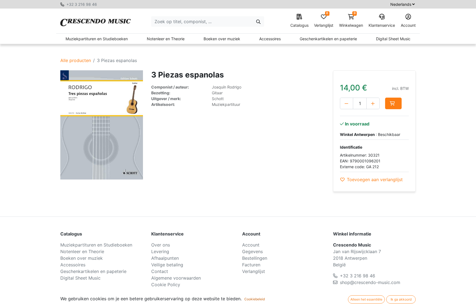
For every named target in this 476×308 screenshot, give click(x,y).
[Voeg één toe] (373, 103)
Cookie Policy (165, 284)
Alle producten (75, 60)
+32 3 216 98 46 (81, 4)
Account (408, 25)
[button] (393, 103)
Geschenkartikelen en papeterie (328, 38)
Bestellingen (254, 258)
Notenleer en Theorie (166, 38)
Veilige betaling (167, 264)
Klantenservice (382, 25)
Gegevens (252, 251)
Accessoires (270, 38)
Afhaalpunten (165, 258)
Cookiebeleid (254, 299)
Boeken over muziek (222, 38)
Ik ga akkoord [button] (401, 299)
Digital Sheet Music (393, 38)
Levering (160, 251)
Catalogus (299, 25)
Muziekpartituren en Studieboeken (97, 38)
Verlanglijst (323, 21)
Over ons (160, 245)
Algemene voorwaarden (176, 278)
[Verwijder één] (346, 103)
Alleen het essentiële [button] (366, 299)
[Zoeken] (258, 21)
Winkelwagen (351, 21)
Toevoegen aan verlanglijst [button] (375, 179)
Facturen (251, 264)
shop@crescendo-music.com (370, 282)
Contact (159, 271)
